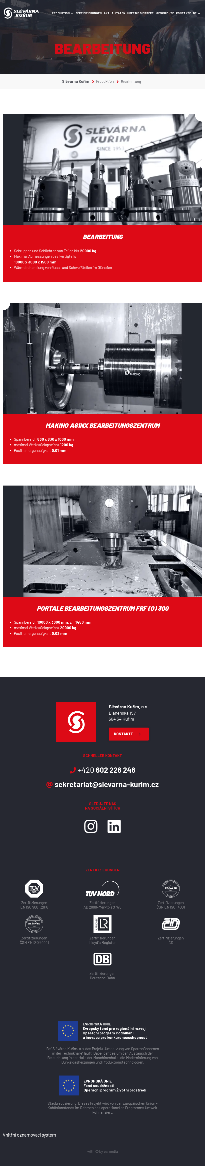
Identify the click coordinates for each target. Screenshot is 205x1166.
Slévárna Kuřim (76, 81)
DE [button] (194, 13)
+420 (107, 769)
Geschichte (165, 13)
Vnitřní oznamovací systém (29, 1135)
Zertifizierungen (89, 13)
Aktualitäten (114, 13)
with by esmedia (102, 1151)
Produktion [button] (61, 13)
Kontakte (183, 13)
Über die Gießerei (140, 13)
